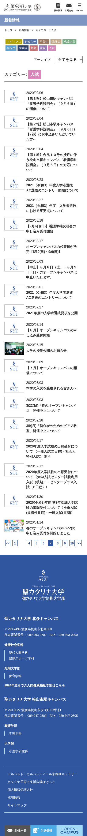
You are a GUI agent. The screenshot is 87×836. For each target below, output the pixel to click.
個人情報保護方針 (20, 789)
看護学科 (15, 733)
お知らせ (30, 41)
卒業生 (43, 41)
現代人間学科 (18, 652)
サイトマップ (17, 805)
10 (72, 543)
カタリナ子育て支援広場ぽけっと (31, 782)
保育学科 (15, 676)
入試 (52, 48)
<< (8, 543)
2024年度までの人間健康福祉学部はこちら (34, 685)
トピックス (14, 41)
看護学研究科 (18, 751)
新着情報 (24, 30)
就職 (43, 48)
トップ (8, 30)
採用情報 (14, 797)
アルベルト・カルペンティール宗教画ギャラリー (42, 774)
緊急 (34, 48)
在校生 (11, 48)
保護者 (56, 41)
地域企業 (69, 41)
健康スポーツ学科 (21, 658)
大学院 (23, 48)
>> (79, 543)
